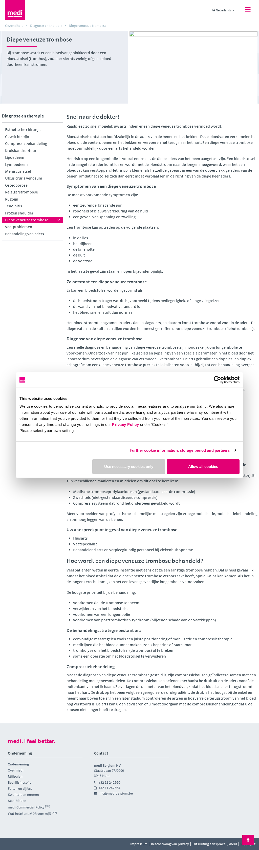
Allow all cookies (203, 466)
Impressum (138, 844)
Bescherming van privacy (170, 844)
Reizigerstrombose (21, 192)
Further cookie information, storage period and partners (180, 450)
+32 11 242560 (109, 782)
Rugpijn (11, 199)
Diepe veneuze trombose (26, 220)
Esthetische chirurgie (23, 129)
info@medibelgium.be (115, 793)
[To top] (248, 840)
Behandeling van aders (24, 233)
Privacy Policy (125, 424)
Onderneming (18, 764)
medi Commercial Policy (26, 807)
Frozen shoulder (19, 213)
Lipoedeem (14, 157)
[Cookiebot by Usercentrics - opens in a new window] (217, 380)
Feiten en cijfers (20, 788)
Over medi (16, 770)
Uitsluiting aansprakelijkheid (214, 844)
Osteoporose (16, 185)
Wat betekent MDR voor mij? (29, 814)
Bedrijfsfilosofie (19, 782)
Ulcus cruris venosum (23, 178)
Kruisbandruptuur (20, 150)
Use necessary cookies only (128, 466)
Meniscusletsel (18, 171)
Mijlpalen (15, 776)
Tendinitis (13, 206)
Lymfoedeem (16, 164)
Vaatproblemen (18, 226)
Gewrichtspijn (17, 136)
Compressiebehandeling (26, 143)
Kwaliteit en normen (23, 795)
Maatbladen (17, 801)
